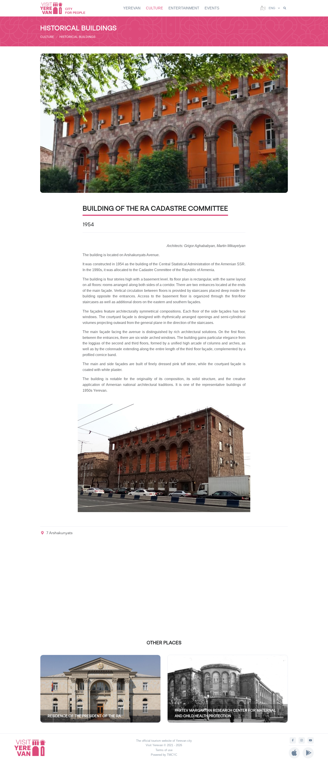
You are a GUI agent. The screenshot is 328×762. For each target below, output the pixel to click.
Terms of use (164, 750)
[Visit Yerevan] (53, 8)
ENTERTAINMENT (183, 8)
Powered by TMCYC (164, 754)
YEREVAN (132, 8)
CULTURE (154, 8)
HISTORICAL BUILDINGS (77, 37)
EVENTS (212, 8)
